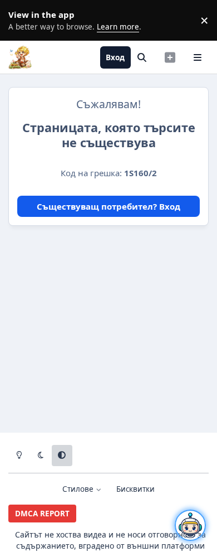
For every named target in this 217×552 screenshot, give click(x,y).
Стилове (79, 489)
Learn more (22, 20)
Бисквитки (135, 489)
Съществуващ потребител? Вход (108, 206)
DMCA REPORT (42, 514)
